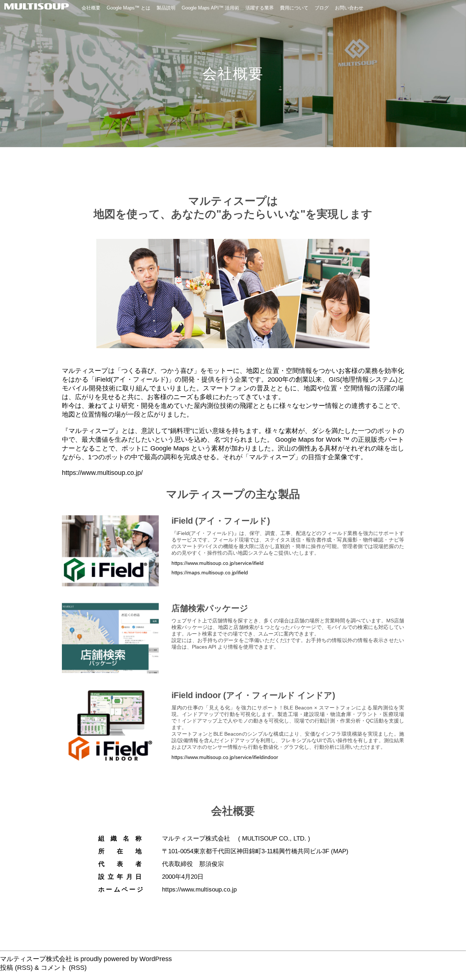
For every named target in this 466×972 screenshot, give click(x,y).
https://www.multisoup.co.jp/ (102, 472)
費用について (294, 8)
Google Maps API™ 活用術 (210, 8)
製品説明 (166, 8)
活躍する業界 (259, 8)
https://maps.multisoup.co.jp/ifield (209, 572)
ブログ (322, 8)
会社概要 (91, 8)
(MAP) (339, 851)
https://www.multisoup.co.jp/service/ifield (217, 563)
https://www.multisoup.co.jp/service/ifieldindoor (224, 757)
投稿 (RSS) (16, 967)
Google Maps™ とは (128, 8)
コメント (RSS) (64, 967)
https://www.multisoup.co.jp (199, 889)
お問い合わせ (349, 8)
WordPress (155, 959)
